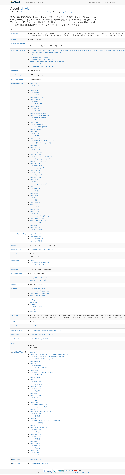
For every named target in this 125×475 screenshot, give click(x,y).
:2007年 (34, 88)
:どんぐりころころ (37, 382)
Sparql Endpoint (110, 2)
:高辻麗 (34, 450)
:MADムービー (36, 106)
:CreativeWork (36, 307)
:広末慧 (34, 425)
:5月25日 (34, 209)
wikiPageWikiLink (17, 83)
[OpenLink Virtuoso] (47, 470)
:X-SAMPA (35, 134)
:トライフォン (36, 230)
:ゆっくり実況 (36, 386)
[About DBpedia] (16, 2)
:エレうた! (35, 393)
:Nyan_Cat (35, 120)
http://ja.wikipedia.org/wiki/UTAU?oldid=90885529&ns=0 (46, 330)
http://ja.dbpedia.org (45, 12)
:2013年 (34, 95)
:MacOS (34, 108)
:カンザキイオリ (37, 395)
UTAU (25, 8)
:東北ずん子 (35, 434)
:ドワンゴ (35, 163)
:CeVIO (34, 102)
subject (14, 289)
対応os (15, 260)
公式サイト (16, 249)
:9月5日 (34, 211)
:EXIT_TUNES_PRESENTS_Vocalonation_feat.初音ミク (48, 356)
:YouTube (35, 136)
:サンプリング (36, 147)
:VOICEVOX (35, 377)
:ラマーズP (35, 414)
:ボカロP (34, 402)
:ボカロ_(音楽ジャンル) (39, 404)
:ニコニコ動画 (36, 166)
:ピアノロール (36, 170)
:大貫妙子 (35, 193)
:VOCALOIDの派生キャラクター (41, 372)
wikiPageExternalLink (18, 50)
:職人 (33, 198)
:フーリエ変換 (36, 177)
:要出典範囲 (36, 241)
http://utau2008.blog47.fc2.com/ (39, 57)
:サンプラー (35, 145)
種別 (14, 278)
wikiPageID (15, 70)
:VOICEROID (36, 375)
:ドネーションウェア (38, 161)
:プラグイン (35, 179)
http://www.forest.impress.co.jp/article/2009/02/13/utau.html (47, 62)
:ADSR (34, 214)
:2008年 (34, 90)
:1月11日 (34, 86)
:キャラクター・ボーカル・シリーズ (42, 140)
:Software (33, 302)
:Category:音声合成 (37, 218)
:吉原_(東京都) (36, 423)
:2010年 (34, 92)
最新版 (15, 269)
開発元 (15, 284)
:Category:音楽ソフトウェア (40, 99)
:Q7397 (34, 311)
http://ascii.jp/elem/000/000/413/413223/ (41, 64)
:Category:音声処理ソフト (39, 216)
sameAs (14, 326)
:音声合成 (35, 202)
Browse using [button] (29, 2)
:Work (32, 304)
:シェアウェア (36, 150)
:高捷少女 (35, 448)
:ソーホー (35, 398)
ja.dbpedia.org (67, 12)
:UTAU (33, 326)
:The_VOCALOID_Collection (40, 368)
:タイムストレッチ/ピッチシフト (41, 156)
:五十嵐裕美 (35, 416)
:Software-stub (36, 238)
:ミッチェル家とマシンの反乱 (40, 411)
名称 (14, 254)
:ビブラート (35, 400)
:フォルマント (36, 172)
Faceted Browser (96, 2)
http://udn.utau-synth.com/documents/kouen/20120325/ (46, 52)
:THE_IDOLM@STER (38, 127)
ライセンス (16, 245)
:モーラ (34, 186)
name (13, 343)
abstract (14, 33)
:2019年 (34, 207)
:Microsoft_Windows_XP (39, 118)
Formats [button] (41, 2)
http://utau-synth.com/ (36, 55)
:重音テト (35, 200)
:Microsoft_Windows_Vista (40, 115)
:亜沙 (33, 418)
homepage (15, 334)
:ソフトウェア (36, 154)
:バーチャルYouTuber (38, 168)
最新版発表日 (17, 273)
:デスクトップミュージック (40, 159)
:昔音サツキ (35, 430)
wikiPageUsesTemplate (19, 234)
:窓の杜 (34, 195)
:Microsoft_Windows (38, 113)
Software (23, 12)
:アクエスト (35, 138)
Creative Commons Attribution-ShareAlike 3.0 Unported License (78, 472)
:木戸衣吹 (35, 432)
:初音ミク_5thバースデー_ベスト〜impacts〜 (45, 420)
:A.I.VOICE (35, 452)
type (13, 300)
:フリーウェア (36, 175)
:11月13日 (35, 83)
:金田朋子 (35, 443)
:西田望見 (35, 439)
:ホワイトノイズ (37, 182)
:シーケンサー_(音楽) (38, 220)
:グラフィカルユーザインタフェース (42, 143)
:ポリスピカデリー (37, 409)
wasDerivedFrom (17, 330)
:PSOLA (34, 122)
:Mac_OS (35, 111)
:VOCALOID (35, 129)
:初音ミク (35, 188)
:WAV (33, 131)
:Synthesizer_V (36, 124)
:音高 (33, 204)
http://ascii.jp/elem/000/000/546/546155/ (41, 66)
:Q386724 (34, 309)
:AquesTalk (35, 455)
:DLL (33, 225)
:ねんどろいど (36, 384)
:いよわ (34, 379)
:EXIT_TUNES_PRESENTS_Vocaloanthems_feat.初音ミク (49, 354)
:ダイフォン (35, 227)
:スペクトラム (36, 152)
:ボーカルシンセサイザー (39, 184)
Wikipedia (50, 472)
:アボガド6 (35, 391)
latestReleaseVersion (18, 44)
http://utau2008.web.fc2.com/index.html (41, 59)
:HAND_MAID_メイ (37, 104)
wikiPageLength (16, 75)
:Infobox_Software (37, 234)
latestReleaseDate (17, 39)
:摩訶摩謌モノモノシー (38, 427)
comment (14, 315)
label (13, 322)
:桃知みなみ (35, 436)
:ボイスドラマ (36, 223)
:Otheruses (35, 236)
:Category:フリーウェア (39, 97)
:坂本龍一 (35, 191)
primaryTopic (17, 463)
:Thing (32, 300)
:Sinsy (34, 363)
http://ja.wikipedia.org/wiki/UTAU (39, 339)
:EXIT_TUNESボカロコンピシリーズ (42, 359)
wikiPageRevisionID (17, 79)
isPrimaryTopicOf (17, 339)
